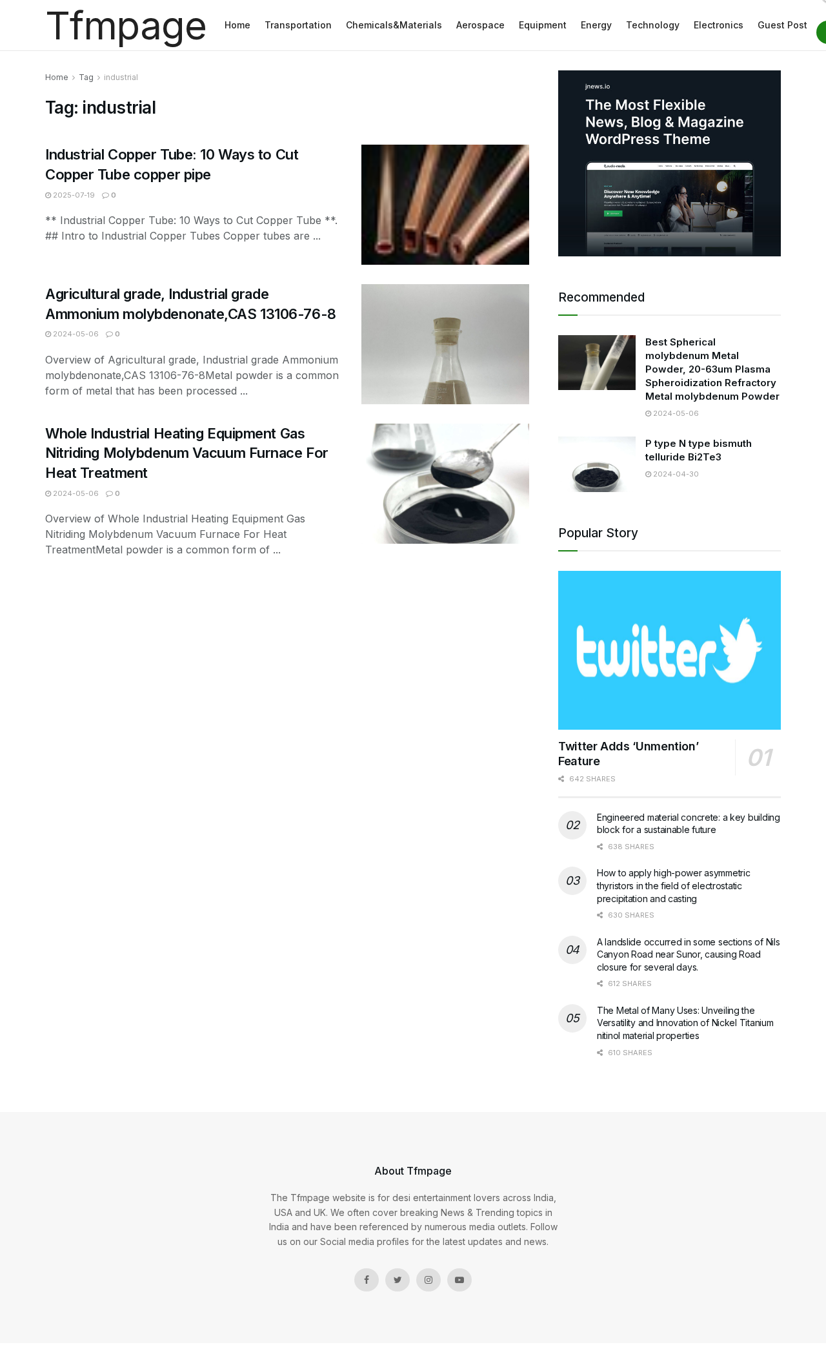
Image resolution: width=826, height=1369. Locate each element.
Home (237, 24)
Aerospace (480, 24)
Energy (596, 24)
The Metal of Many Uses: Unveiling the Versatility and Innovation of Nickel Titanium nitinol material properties (685, 1023)
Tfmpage (125, 25)
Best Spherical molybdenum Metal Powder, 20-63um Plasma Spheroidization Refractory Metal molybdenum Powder (712, 369)
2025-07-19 (73, 195)
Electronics (718, 24)
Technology (653, 24)
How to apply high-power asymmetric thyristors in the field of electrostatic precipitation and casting (673, 885)
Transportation (298, 24)
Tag (86, 77)
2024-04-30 (675, 474)
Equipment (543, 24)
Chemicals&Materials (394, 24)
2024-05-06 (75, 333)
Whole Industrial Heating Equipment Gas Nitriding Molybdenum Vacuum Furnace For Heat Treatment (186, 453)
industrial (121, 77)
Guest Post (782, 24)
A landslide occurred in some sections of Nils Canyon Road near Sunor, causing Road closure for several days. (688, 954)
